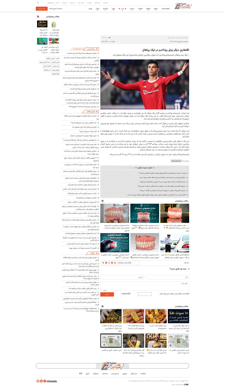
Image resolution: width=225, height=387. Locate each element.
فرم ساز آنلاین (55, 62)
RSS (80, 373)
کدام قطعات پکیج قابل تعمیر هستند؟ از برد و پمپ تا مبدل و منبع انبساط (81, 309)
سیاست (132, 8)
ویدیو (90, 8)
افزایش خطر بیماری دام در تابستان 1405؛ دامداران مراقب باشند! (82, 283)
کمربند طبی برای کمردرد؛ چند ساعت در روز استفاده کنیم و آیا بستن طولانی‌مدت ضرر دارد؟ (80, 264)
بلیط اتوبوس (55, 74)
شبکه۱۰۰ (105, 3)
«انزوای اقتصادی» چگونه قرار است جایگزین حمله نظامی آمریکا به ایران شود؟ (161, 186)
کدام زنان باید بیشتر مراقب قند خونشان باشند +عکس (80, 189)
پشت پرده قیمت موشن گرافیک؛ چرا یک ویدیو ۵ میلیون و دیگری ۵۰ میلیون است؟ (80, 277)
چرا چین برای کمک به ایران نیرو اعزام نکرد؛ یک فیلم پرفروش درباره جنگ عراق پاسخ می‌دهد (82, 65)
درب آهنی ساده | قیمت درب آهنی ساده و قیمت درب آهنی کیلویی (82, 293)
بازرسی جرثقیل (50, 58)
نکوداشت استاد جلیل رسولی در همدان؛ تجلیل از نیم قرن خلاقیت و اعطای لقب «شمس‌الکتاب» (80, 208)
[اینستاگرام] (44, 381)
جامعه (156, 8)
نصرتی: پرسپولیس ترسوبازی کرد (86, 197)
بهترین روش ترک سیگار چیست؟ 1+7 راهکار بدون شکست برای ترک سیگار (80, 271)
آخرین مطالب (91, 111)
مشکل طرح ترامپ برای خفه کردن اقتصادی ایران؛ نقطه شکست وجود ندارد (162, 177)
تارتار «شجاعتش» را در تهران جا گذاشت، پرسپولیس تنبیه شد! (81, 166)
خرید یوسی (56, 66)
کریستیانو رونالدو (176, 161)
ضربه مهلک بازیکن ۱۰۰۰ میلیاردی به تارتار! (83, 135)
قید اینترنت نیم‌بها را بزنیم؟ (88, 131)
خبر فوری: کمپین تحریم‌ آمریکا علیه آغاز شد (83, 89)
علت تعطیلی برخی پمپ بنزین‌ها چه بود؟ (84, 122)
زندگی (97, 8)
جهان (113, 8)
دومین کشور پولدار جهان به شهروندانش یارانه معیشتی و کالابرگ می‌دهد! (162, 190)
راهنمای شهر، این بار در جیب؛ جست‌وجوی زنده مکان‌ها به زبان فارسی (81, 238)
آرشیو (57, 3)
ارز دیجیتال (47, 70)
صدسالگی (97, 3)
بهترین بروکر (55, 70)
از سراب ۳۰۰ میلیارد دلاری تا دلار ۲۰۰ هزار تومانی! (82, 243)
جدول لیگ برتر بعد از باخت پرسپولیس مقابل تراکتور (80, 84)
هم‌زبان (89, 3)
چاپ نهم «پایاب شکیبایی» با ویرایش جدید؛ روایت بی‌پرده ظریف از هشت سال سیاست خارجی (82, 146)
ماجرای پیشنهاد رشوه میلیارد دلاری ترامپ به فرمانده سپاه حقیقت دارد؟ (81, 152)
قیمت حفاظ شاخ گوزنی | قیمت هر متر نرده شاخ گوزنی (80, 298)
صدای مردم (81, 3)
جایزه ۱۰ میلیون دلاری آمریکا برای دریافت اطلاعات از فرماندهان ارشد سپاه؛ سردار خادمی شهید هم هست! (82, 101)
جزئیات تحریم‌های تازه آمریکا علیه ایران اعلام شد (82, 53)
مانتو (57, 58)
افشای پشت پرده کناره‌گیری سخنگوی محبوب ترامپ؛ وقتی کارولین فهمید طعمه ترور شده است (156, 195)
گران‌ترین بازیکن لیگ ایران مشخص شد (84, 127)
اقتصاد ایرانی (47, 66)
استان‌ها (105, 8)
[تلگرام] (38, 381)
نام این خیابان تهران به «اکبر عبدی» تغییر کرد (82, 184)
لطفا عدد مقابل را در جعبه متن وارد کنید (174, 293)
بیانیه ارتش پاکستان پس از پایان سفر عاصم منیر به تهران (82, 72)
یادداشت (72, 3)
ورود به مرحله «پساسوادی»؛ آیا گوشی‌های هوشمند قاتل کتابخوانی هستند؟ (162, 173)
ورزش (122, 8)
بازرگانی (92, 253)
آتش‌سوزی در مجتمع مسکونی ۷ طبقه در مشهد (82, 202)
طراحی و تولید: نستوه (178, 384)
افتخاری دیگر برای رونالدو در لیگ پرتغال (165, 50)
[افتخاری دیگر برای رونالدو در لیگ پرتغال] (144, 84)
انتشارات (64, 3)
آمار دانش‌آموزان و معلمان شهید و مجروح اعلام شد (81, 233)
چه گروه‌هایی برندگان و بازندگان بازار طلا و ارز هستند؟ (80, 140)
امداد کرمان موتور (45, 62)
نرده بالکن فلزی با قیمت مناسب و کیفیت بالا (83, 288)
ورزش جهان (171, 37)
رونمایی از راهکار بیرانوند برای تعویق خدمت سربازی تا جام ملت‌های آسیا (81, 228)
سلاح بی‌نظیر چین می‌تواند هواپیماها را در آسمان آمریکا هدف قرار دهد (80, 221)
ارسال (107, 294)
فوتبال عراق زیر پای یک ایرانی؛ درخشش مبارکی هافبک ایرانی (81, 258)
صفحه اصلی (184, 37)
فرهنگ (148, 8)
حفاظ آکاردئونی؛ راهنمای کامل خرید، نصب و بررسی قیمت (82, 303)
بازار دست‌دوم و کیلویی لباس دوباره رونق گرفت (82, 193)
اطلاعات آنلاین (183, 6)
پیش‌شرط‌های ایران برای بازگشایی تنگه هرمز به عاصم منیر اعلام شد (81, 94)
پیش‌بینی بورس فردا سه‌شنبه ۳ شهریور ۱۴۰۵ (83, 106)
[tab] (92, 49)
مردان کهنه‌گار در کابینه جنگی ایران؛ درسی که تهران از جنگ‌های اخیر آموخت (162, 181)
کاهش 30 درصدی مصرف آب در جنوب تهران (83, 248)
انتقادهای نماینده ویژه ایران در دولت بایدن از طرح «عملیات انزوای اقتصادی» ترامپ (82, 179)
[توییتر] (41, 381)
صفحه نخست (165, 8)
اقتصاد (140, 8)
